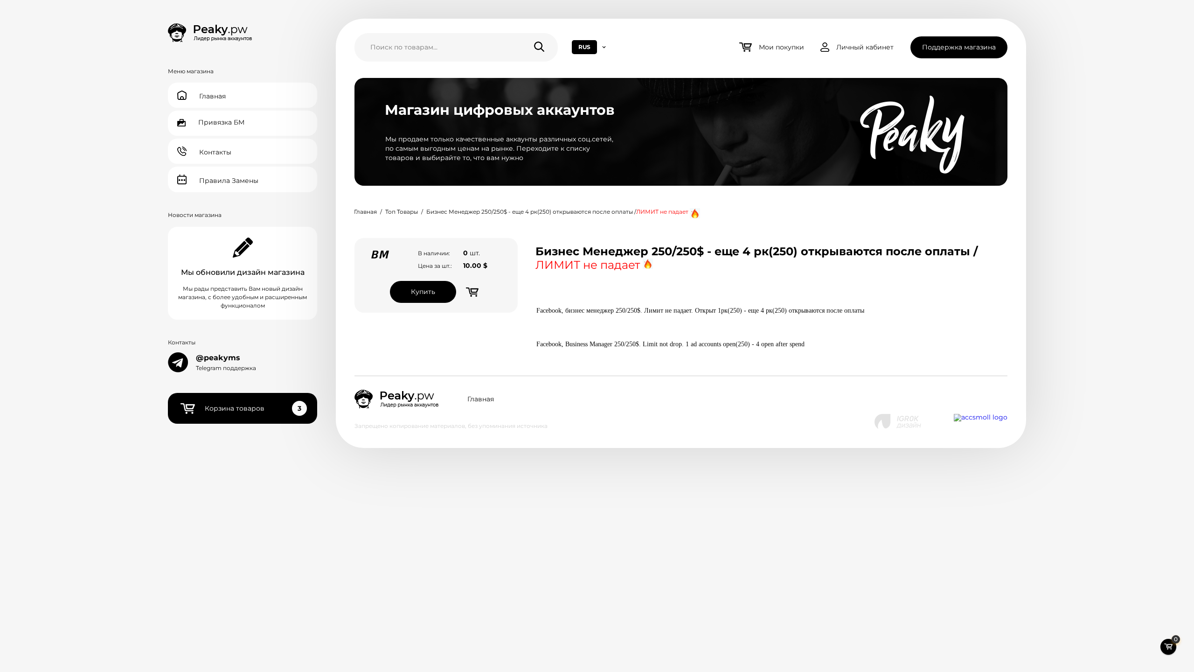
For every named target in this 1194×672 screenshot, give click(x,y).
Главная (365, 211)
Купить (423, 291)
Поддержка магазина (959, 47)
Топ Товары (401, 211)
